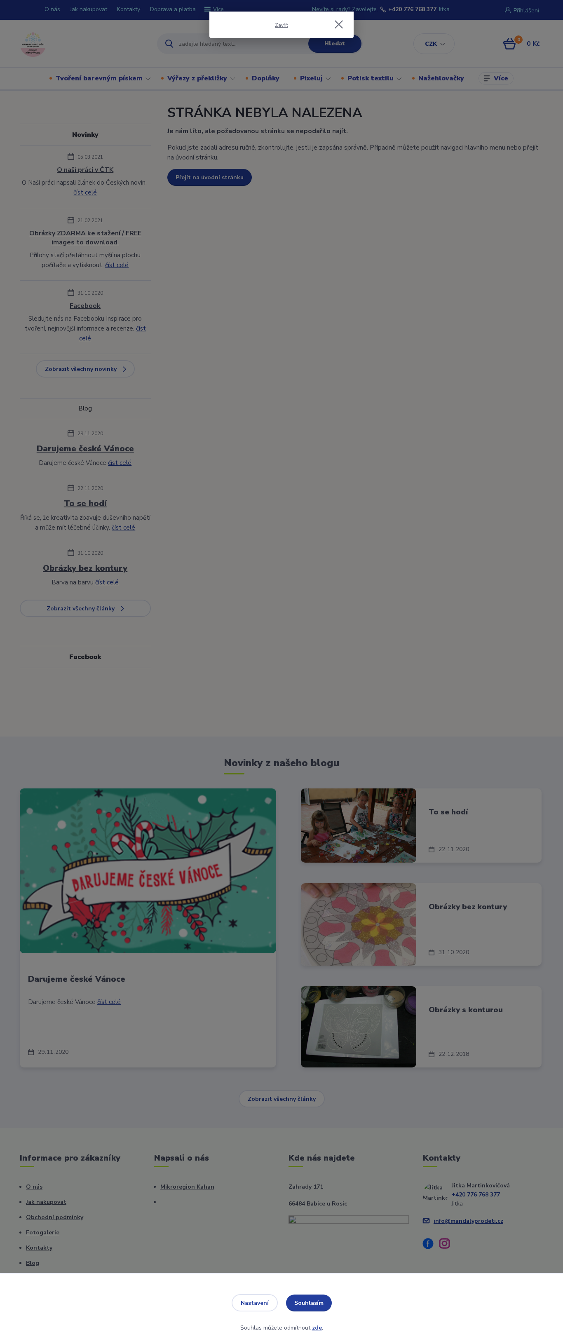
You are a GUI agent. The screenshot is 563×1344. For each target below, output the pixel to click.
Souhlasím (309, 1303)
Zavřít (281, 25)
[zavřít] (338, 24)
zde (317, 1328)
